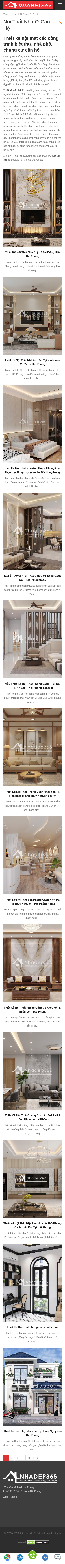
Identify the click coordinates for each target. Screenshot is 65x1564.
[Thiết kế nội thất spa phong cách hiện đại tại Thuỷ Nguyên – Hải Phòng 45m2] (32, 855)
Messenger (45, 1562)
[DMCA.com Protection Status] (38, 1542)
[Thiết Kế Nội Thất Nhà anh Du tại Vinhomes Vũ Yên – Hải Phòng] (32, 316)
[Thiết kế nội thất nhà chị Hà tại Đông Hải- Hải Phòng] (32, 208)
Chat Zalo (20, 1562)
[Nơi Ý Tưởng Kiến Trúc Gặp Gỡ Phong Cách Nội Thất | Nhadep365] (32, 532)
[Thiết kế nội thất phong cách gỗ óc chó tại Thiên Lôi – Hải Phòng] (32, 963)
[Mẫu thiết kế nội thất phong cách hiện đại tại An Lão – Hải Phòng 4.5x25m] (32, 639)
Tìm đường (7, 1562)
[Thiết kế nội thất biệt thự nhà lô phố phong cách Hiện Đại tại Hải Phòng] (32, 1179)
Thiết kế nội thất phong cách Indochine (32, 1327)
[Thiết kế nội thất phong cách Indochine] (32, 1283)
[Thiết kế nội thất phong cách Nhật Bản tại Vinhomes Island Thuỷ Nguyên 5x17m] (32, 747)
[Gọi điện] (32, 1555)
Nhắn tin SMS (58, 1562)
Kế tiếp (32, 1458)
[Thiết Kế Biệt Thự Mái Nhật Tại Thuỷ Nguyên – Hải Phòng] (32, 1387)
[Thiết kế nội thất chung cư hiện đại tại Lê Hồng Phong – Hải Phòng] (32, 1071)
